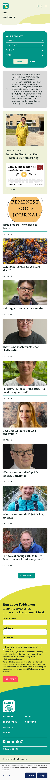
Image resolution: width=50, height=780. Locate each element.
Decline (31, 775)
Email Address (10, 618)
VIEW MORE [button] (26, 575)
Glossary (8, 716)
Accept (42, 775)
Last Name (8, 637)
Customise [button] (6, 775)
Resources (9, 727)
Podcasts (30, 722)
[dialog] (25, 771)
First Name (8, 628)
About (28, 716)
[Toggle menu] (46, 6)
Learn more (17, 669)
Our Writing (10, 722)
